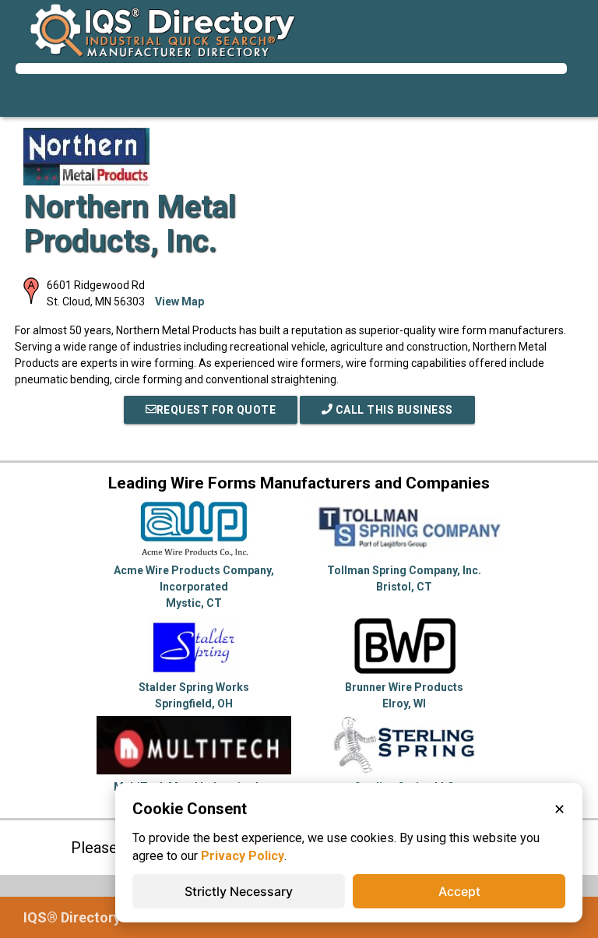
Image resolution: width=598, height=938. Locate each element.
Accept (459, 891)
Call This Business (392, 410)
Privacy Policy (242, 855)
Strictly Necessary (239, 891)
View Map (179, 301)
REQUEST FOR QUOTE (216, 410)
